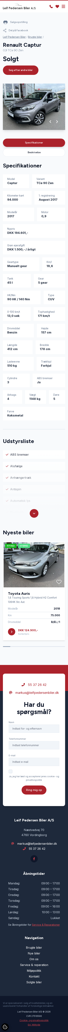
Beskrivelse (34, 152)
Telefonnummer (17, 739)
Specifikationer (34, 142)
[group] (34, 107)
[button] (50, 121)
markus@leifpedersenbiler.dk (37, 693)
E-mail (12, 755)
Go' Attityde (34, 1024)
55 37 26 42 (37, 685)
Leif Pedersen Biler (14, 36)
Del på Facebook (18, 30)
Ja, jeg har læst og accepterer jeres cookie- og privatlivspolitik (34, 778)
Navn (11, 722)
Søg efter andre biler (21, 70)
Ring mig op (34, 790)
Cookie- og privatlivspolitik (34, 1020)
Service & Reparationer (46, 924)
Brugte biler (35, 36)
